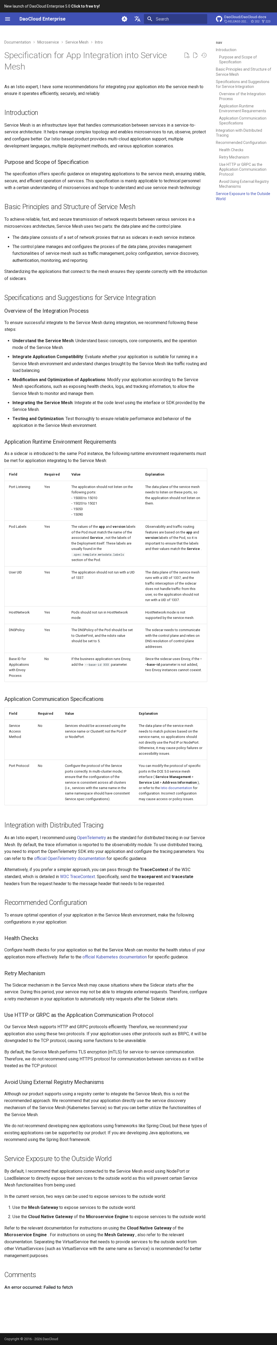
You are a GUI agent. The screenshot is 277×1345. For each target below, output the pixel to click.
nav (219, 42)
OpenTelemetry (91, 837)
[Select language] (137, 19)
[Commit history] (204, 55)
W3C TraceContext (77, 876)
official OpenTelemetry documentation (69, 858)
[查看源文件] (186, 55)
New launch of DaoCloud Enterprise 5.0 (52, 6)
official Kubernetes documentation (115, 957)
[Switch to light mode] (124, 19)
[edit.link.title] (195, 55)
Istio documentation (176, 788)
